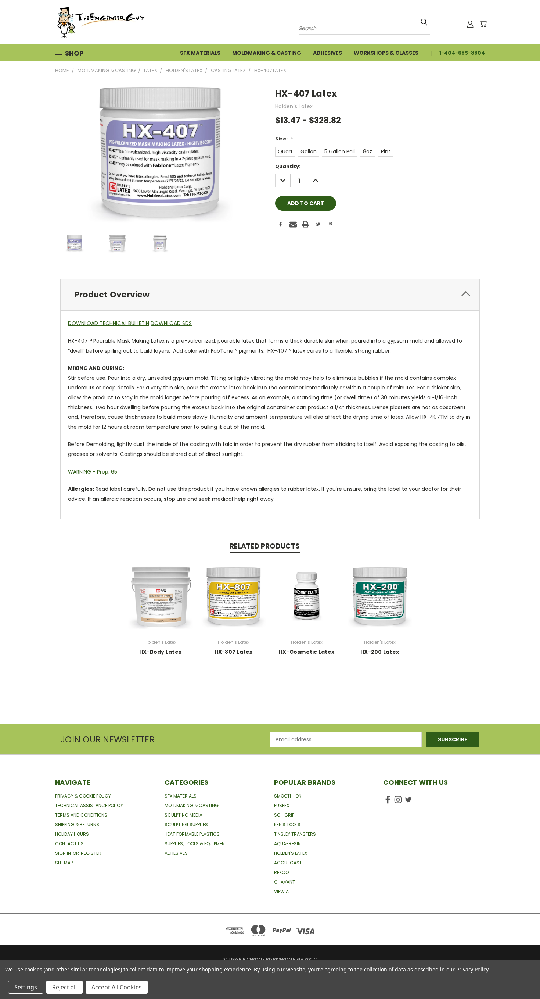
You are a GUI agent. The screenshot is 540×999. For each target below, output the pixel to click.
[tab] (270, 295)
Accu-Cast (288, 863)
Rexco (281, 872)
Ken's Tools (287, 824)
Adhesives (327, 53)
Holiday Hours (72, 834)
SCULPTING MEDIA (183, 815)
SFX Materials (200, 53)
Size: (284, 138)
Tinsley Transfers (295, 834)
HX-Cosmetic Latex (306, 652)
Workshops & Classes (386, 53)
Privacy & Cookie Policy (83, 796)
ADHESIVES (176, 853)
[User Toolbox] (470, 24)
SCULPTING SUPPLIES (186, 824)
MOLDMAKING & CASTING (192, 805)
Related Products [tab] (265, 546)
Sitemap (64, 863)
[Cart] (483, 24)
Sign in (63, 853)
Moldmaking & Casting (266, 53)
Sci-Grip (284, 815)
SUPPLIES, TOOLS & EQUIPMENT (196, 844)
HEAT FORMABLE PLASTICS (192, 834)
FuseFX (281, 805)
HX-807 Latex (234, 652)
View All (283, 891)
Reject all (64, 987)
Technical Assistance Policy (89, 805)
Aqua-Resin (287, 844)
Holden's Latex (290, 853)
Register (91, 853)
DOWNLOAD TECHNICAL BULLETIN (108, 323)
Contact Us (69, 844)
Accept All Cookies (116, 987)
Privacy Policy (472, 969)
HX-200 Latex (379, 652)
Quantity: (287, 166)
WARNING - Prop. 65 (92, 471)
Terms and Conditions (81, 815)
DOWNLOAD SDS (171, 323)
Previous (521, 976)
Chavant (284, 882)
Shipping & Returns (77, 824)
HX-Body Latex (160, 652)
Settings (25, 987)
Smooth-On (288, 796)
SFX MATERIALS (181, 796)
